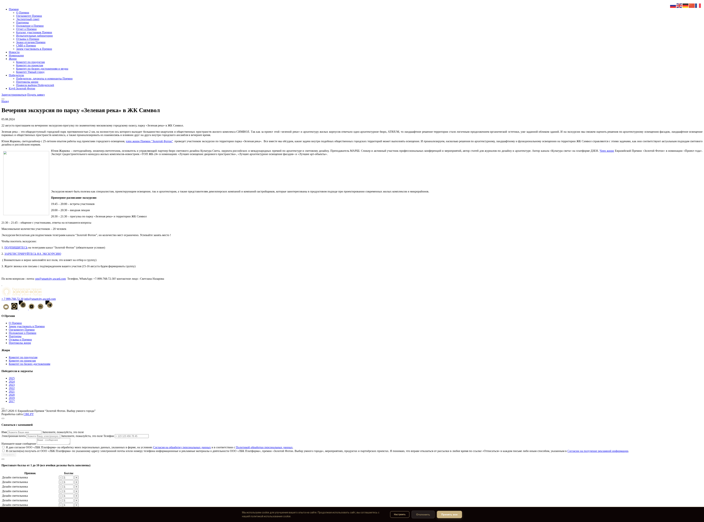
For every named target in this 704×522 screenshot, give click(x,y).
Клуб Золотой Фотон (22, 88)
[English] (679, 5)
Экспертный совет (27, 19)
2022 (12, 388)
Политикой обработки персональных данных (264, 447)
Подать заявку (36, 94)
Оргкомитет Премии (29, 15)
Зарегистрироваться (13, 94)
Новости (14, 52)
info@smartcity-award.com (40, 298)
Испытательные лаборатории (34, 35)
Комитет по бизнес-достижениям (29, 363)
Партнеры (22, 22)
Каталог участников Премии (34, 32)
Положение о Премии (30, 25)
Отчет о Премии (26, 29)
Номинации (16, 55)
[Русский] (673, 5)
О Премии (22, 12)
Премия (14, 9)
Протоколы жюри (27, 81)
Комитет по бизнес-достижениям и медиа (42, 68)
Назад (5, 101)
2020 (12, 394)
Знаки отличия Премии (30, 42)
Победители (16, 75)
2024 (12, 381)
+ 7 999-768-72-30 (12, 298)
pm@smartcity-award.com (50, 278)
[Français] (698, 5)
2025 (12, 378)
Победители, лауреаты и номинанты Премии (44, 78)
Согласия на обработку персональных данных (182, 447)
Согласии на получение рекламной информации (597, 451)
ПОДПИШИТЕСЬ (15, 247)
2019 (12, 398)
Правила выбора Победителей (35, 85)
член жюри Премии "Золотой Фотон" (149, 141)
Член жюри (607, 150)
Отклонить (423, 514)
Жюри (13, 58)
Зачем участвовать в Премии (34, 48)
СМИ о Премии (26, 45)
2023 (12, 384)
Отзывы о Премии (27, 39)
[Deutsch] (686, 5)
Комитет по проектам (29, 65)
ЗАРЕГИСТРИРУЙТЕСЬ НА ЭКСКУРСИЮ (32, 253)
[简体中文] (692, 5)
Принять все (449, 514)
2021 (12, 391)
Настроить (400, 514)
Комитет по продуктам (30, 62)
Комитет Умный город (30, 71)
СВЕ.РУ (28, 414)
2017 (12, 401)
